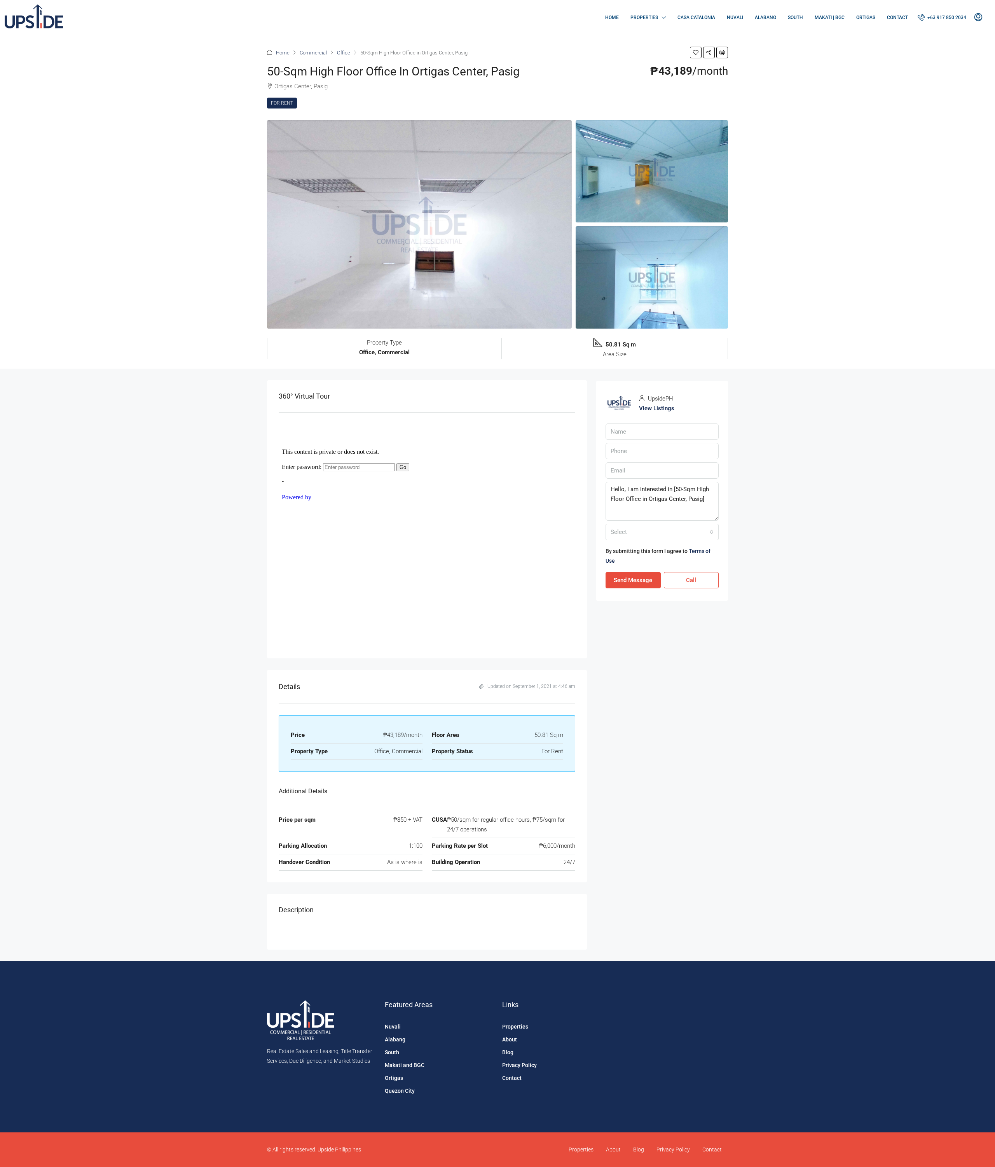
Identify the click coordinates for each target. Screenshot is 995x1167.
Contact (897, 17)
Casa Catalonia (696, 17)
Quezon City (400, 1091)
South (795, 17)
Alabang (765, 17)
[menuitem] (942, 17)
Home (612, 17)
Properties (644, 17)
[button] (696, 52)
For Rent (282, 103)
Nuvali (735, 17)
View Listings (656, 408)
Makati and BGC (404, 1065)
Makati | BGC (830, 17)
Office (343, 53)
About (509, 1039)
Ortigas (865, 17)
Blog (507, 1052)
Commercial (313, 53)
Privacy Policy (519, 1065)
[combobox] (662, 532)
